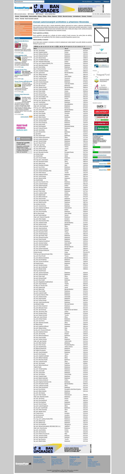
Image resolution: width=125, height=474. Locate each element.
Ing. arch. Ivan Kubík (39, 370)
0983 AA (85, 128)
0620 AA (85, 169)
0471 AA (85, 441)
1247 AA (85, 230)
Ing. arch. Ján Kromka (39, 333)
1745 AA (85, 439)
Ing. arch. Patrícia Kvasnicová (41, 433)
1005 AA (85, 354)
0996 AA (85, 276)
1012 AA (85, 432)
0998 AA (85, 289)
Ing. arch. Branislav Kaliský (41, 65)
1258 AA (85, 67)
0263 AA (85, 59)
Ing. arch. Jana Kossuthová (41, 245)
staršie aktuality (24, 116)
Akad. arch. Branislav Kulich (41, 396)
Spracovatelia (33, 16)
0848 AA (85, 87)
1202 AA (85, 322)
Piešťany (67, 204)
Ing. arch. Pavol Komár (40, 198)
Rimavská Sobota (69, 126)
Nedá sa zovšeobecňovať (99, 155)
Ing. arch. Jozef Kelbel (39, 102)
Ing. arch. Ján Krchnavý (40, 309)
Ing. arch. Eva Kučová (39, 389)
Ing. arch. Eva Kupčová (40, 402)
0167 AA (85, 337)
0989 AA (85, 217)
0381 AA (85, 141)
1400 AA (85, 345)
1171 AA (85, 89)
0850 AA (85, 395)
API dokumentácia (74, 465)
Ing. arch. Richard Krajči (40, 278)
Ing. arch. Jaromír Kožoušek (41, 272)
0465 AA (85, 132)
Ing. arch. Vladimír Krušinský (41, 356)
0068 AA (85, 254)
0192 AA (85, 370)
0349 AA (85, 376)
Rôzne (49, 16)
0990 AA (85, 228)
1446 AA (85, 267)
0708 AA (85, 158)
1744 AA (85, 330)
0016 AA (85, 291)
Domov (17, 16)
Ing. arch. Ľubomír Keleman (41, 104)
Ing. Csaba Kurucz (38, 413)
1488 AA (85, 261)
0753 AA (85, 265)
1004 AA (85, 350)
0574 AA (85, 50)
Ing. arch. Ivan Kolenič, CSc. (41, 182)
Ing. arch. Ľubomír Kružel (40, 361)
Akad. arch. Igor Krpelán (40, 341)
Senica (66, 215)
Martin (66, 282)
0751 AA (85, 196)
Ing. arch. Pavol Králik (39, 291)
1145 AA (85, 52)
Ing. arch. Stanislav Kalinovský (42, 61)
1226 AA (85, 245)
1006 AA (85, 358)
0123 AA (85, 341)
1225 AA (85, 156)
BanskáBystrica (69, 104)
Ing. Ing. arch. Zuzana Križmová (42, 330)
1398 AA (85, 58)
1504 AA (85, 352)
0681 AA (85, 300)
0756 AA (85, 313)
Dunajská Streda (69, 152)
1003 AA (85, 348)
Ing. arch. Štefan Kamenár (40, 74)
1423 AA (85, 282)
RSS (31, 116)
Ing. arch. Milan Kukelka (40, 391)
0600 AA (85, 339)
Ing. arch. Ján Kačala (39, 50)
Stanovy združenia (92, 462)
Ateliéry (17, 22)
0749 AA (85, 82)
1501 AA (85, 280)
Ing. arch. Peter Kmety (39, 148)
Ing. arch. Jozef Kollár (39, 189)
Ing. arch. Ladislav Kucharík (41, 385)
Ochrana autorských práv (39, 462)
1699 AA (85, 109)
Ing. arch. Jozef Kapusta (40, 76)
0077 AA (85, 198)
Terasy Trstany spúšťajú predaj (23, 81)
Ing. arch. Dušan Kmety (40, 146)
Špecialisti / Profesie (20, 30)
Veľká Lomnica (69, 346)
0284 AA (85, 63)
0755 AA (85, 295)
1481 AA (85, 54)
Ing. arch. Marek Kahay (40, 58)
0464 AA (85, 130)
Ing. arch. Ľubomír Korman (41, 230)
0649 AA (85, 154)
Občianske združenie (93, 461)
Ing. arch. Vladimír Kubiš (40, 376)
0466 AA (85, 163)
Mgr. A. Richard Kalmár (40, 69)
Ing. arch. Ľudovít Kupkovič (41, 406)
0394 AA (85, 415)
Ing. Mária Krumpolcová (40, 348)
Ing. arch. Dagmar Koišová (41, 174)
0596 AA (85, 91)
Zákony (40, 16)
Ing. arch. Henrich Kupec (40, 404)
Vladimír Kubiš (37, 367)
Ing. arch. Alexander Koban (41, 161)
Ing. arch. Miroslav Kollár (40, 187)
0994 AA (85, 258)
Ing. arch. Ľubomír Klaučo (40, 128)
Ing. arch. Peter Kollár (39, 191)
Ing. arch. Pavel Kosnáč (40, 239)
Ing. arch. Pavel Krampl (40, 298)
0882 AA (85, 326)
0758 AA (85, 424)
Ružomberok (68, 69)
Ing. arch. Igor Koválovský (40, 267)
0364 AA (85, 246)
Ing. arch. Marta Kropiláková (41, 335)
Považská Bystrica (69, 345)
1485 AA (85, 174)
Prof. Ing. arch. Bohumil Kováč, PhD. (43, 254)
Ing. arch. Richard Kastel (40, 95)
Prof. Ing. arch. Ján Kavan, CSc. (42, 100)
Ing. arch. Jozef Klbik (39, 130)
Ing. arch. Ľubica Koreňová (41, 226)
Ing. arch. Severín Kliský (40, 141)
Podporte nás (73, 459)
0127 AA (85, 152)
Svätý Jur (67, 363)
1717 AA (85, 137)
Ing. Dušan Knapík (38, 154)
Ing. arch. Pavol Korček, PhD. (41, 221)
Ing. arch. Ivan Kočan (39, 167)
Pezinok (67, 250)
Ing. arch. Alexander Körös (41, 232)
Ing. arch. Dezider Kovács (40, 265)
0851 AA (85, 426)
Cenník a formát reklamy (75, 462)
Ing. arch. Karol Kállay (39, 67)
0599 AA (85, 324)
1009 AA (85, 411)
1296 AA (85, 224)
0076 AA (85, 117)
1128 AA (85, 302)
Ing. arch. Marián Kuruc (40, 411)
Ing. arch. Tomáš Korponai (40, 233)
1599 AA (85, 61)
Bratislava (67, 50)
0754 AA (85, 278)
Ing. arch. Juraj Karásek (40, 80)
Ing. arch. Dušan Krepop (40, 319)
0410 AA (85, 65)
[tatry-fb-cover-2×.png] (18, 72)
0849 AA (85, 383)
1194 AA (85, 100)
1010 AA (85, 413)
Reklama (72, 461)
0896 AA (85, 287)
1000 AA (85, 306)
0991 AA (85, 233)
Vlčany (66, 232)
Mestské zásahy (67, 16)
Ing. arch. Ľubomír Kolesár (41, 183)
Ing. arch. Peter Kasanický (40, 89)
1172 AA (85, 121)
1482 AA (85, 102)
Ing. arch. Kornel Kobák (40, 158)
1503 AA (85, 309)
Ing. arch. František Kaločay (41, 71)
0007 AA (85, 263)
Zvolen (66, 91)
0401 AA (85, 111)
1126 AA (85, 133)
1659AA (85, 363)
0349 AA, (85, 367)
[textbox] (29, 1)
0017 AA (85, 319)
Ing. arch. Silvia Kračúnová (41, 274)
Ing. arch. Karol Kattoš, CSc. (41, 96)
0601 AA (85, 428)
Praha (66, 252)
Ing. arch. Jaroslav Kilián (40, 121)
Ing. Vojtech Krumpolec (40, 350)
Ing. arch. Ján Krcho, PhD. (40, 311)
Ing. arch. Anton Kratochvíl (40, 306)
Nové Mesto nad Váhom (71, 309)
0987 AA (85, 202)
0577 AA (85, 328)
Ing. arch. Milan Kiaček (40, 117)
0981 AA (85, 74)
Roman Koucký (38, 252)
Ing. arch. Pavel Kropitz (40, 337)
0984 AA (85, 146)
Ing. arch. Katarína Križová (41, 332)
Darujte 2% (72, 460)
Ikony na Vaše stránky (75, 463)
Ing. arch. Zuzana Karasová (41, 82)
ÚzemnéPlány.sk (19, 4)
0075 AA (85, 387)
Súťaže (60, 16)
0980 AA (85, 71)
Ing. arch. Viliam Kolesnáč (40, 185)
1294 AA (85, 115)
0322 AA (85, 98)
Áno (94, 145)
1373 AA (85, 380)
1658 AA (85, 274)
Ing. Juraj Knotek (38, 156)
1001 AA (85, 335)
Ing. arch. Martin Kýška (40, 441)
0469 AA (85, 404)
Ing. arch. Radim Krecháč (40, 315)
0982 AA (85, 78)
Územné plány (24, 16)
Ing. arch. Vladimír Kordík (40, 222)
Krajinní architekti (19, 26)
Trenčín (67, 163)
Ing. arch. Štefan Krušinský (41, 358)
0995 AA (85, 269)
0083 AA (85, 159)
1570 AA (85, 213)
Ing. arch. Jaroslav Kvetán (40, 435)
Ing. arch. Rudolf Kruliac (40, 346)
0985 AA (85, 161)
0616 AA (85, 243)
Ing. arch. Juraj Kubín (39, 372)
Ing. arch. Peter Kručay (40, 345)
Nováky (67, 115)
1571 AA (85, 259)
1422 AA (85, 219)
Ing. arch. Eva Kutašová (40, 424)
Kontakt (89, 16)
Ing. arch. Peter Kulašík (40, 395)
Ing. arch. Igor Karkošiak (40, 83)
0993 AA (85, 256)
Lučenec (67, 233)
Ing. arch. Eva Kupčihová (40, 400)
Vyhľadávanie (77, 16)
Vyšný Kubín (68, 341)
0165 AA (85, 135)
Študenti (17, 32)
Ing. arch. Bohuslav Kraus (40, 308)
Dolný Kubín (68, 374)
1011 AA (85, 417)
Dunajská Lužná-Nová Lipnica (73, 389)
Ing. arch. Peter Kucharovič (41, 387)
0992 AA (85, 248)
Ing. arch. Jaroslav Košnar (40, 243)
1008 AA (85, 402)
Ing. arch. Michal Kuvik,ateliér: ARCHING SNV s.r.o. (47, 426)
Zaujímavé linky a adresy (57, 462)
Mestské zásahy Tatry (21, 69)
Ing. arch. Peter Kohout (40, 172)
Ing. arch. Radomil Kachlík (40, 56)
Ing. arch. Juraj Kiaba (39, 115)
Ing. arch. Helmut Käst (39, 93)
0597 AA (85, 176)
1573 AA (85, 320)
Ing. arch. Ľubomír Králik (40, 293)
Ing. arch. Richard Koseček (41, 237)
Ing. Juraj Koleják (38, 180)
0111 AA (85, 200)
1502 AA (85, 315)
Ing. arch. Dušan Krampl (40, 300)
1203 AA (85, 430)
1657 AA (85, 250)
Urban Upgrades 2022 (21, 55)
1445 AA (85, 237)
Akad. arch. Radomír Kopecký (41, 217)
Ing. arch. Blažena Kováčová (41, 258)
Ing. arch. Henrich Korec (40, 224)
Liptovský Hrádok (69, 83)
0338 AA (85, 361)
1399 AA (85, 139)
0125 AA (85, 374)
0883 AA (85, 420)
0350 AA (85, 433)
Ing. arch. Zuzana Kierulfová (41, 119)
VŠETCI (36, 46)
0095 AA (85, 239)
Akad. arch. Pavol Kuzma (40, 428)
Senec (66, 74)
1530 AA (85, 148)
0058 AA (85, 171)
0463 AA (85, 56)
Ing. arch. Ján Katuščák (40, 98)
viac (22, 52)
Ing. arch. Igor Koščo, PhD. (41, 235)
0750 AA (85, 189)
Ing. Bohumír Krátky (39, 304)
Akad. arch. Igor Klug (39, 145)
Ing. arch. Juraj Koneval (40, 206)
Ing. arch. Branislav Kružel (40, 359)
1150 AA (85, 193)
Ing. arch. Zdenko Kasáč (40, 87)
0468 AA (85, 304)
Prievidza (67, 113)
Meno (35, 48)
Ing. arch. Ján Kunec (39, 398)
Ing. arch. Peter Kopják (40, 219)
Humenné (67, 78)
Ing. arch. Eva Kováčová (40, 259)
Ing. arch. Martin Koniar (40, 209)
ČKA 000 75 (86, 252)
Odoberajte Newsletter (56, 463)
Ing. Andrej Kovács (38, 263)
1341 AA (85, 378)
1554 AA (85, 235)
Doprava (54, 16)
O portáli (90, 460)
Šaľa (66, 150)
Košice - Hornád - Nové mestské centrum (26, 18)
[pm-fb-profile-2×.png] (18, 99)
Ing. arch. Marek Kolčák (40, 178)
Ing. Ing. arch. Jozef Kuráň (40, 408)
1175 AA (85, 382)
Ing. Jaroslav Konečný (39, 204)
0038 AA (85, 232)
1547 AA (85, 311)
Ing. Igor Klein (37, 133)
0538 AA (85, 180)
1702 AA (85, 437)
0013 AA (85, 308)
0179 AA (85, 293)
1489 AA (85, 359)
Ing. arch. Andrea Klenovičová (41, 137)
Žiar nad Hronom (69, 304)
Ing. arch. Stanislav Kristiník (41, 322)
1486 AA (85, 187)
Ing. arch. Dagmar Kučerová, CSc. (43, 382)
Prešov (66, 52)
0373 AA (85, 343)
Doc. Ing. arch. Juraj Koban (41, 159)
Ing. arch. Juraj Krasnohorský (41, 302)
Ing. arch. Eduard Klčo (39, 132)
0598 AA (85, 211)
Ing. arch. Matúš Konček (40, 202)
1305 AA (85, 389)
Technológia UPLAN (38, 460)
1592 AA (85, 150)
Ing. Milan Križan (38, 324)
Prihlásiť (106, 1)
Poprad (67, 196)
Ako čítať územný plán (56, 460)
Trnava (66, 146)
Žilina (66, 133)
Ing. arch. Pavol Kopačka (40, 211)
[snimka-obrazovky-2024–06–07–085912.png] (18, 45)
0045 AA (85, 215)
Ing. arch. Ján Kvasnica (40, 432)
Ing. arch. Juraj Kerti (39, 111)
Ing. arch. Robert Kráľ (39, 287)
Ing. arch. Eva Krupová (40, 354)
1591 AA (85, 93)
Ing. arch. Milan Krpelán (40, 343)
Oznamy (84, 16)
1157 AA (85, 182)
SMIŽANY (67, 426)
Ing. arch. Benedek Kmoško (41, 152)
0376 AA (85, 317)
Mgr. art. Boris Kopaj (39, 213)
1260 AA (85, 165)
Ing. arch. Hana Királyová (40, 122)
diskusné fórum (103, 163)
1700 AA (85, 221)
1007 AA (85, 385)
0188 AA (85, 396)
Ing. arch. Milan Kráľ (39, 289)
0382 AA (85, 398)
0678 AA (85, 72)
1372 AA (85, 69)
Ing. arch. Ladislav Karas (40, 78)
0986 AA (85, 178)
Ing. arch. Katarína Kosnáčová (42, 241)
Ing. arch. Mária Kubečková (41, 365)
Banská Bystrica (69, 72)
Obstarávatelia (19, 28)
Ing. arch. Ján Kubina (39, 374)
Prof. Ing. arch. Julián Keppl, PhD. (42, 108)
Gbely (66, 156)
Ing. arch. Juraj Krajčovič (40, 283)
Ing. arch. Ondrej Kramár (40, 296)
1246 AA (85, 206)
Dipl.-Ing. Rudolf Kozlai (40, 270)
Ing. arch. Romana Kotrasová (41, 250)
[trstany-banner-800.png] (18, 84)
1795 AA (85, 195)
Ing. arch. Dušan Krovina (40, 339)
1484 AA (85, 145)
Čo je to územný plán (56, 459)
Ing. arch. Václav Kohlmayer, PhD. (43, 171)
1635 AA (85, 241)
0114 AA (85, 80)
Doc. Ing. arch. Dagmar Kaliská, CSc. (43, 63)
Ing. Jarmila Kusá (38, 417)
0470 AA (85, 435)
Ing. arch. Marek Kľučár (40, 143)
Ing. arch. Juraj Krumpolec (40, 352)
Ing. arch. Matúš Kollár (39, 195)
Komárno (67, 219)
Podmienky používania (38, 461)
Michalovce (68, 424)
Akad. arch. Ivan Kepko (40, 106)
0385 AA (85, 406)
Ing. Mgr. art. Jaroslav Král (40, 285)
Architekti (17, 24)
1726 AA (85, 419)
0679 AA (85, 83)
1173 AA (85, 185)
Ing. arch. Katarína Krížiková (41, 326)
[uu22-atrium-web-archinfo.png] (18, 58)
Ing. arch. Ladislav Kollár (40, 193)
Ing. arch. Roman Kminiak (40, 150)
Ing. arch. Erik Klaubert (40, 126)
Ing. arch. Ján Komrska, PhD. (41, 200)
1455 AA (85, 332)
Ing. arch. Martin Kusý (39, 420)
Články (45, 16)
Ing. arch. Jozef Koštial (40, 246)
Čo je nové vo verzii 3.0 (38, 459)
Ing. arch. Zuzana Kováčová (41, 261)
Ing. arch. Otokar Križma (40, 328)
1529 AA (85, 119)
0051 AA (85, 96)
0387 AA (85, 208)
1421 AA (85, 172)
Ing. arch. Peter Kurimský (40, 409)
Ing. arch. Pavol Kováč (39, 256)
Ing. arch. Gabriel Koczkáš (40, 169)
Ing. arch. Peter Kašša (39, 91)
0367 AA (85, 226)
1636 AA (85, 333)
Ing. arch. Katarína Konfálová (41, 208)
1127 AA (85, 191)
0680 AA (85, 104)
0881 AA (85, 76)
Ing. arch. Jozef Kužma (40, 430)
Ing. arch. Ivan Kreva (39, 320)
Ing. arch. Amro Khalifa (40, 113)
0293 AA (85, 356)
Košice (66, 61)
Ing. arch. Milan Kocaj (39, 163)
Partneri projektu (92, 466)
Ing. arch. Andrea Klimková (41, 139)
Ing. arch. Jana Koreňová (40, 228)
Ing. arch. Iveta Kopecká (40, 215)
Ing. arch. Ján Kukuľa (39, 393)
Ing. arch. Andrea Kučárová (41, 380)
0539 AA (85, 272)
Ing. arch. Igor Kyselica (40, 439)
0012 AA (85, 167)
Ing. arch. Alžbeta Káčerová (41, 54)
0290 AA (85, 346)
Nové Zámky (68, 76)
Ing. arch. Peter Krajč (39, 276)
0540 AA (85, 283)
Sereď (66, 287)
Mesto (66, 48)
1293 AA (85, 113)
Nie (94, 150)
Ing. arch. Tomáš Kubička (40, 369)
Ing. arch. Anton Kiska (39, 124)
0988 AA (85, 204)
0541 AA (85, 391)
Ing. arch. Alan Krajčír (39, 280)
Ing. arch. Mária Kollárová (40, 196)
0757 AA (85, 409)
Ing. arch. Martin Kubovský (41, 378)
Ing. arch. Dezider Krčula (40, 313)
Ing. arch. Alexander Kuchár (41, 383)
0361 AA (85, 183)
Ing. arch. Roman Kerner (40, 109)
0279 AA (85, 108)
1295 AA (85, 122)
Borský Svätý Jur (69, 246)
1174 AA (85, 222)
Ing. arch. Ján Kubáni (39, 363)
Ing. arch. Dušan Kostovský (41, 248)
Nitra (66, 130)
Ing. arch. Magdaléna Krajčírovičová (43, 282)
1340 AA (85, 209)
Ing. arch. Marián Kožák (40, 269)
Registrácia (98, 1)
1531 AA (85, 422)
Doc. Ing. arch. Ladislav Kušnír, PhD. (43, 419)
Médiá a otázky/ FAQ (56, 461)
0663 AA (85, 400)
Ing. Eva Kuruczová (39, 415)
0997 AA (85, 285)
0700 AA (85, 372)
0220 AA (85, 106)
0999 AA (85, 298)
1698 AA (85, 85)
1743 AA (85, 143)
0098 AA (85, 369)
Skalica (67, 176)
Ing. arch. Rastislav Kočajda (41, 165)
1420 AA (85, 126)
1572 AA (85, 296)
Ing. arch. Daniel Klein (39, 135)
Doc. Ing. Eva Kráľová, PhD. (41, 295)
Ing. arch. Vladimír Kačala (40, 52)
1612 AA (85, 408)
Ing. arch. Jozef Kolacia (40, 176)
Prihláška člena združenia (94, 463)
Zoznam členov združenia (94, 465)
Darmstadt (67, 296)
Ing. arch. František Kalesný (41, 59)
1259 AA (85, 95)
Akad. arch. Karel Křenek (40, 317)
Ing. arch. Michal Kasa (39, 85)
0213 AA (85, 124)
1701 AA (85, 365)
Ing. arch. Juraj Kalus (39, 72)
